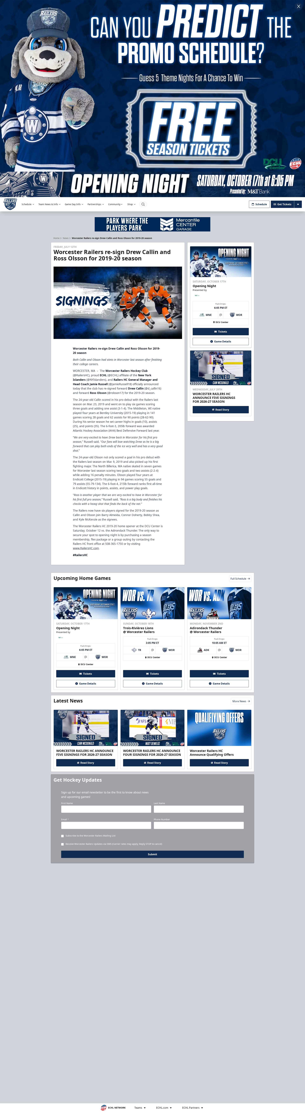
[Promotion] (152, 184)
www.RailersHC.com (86, 548)
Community (114, 204)
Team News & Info (48, 204)
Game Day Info (73, 204)
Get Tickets (284, 204)
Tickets (222, 331)
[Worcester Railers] (10, 204)
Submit (152, 854)
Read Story (222, 409)
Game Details (222, 341)
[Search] (143, 204)
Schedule (26, 204)
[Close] (298, 6)
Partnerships (94, 204)
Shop (130, 204)
